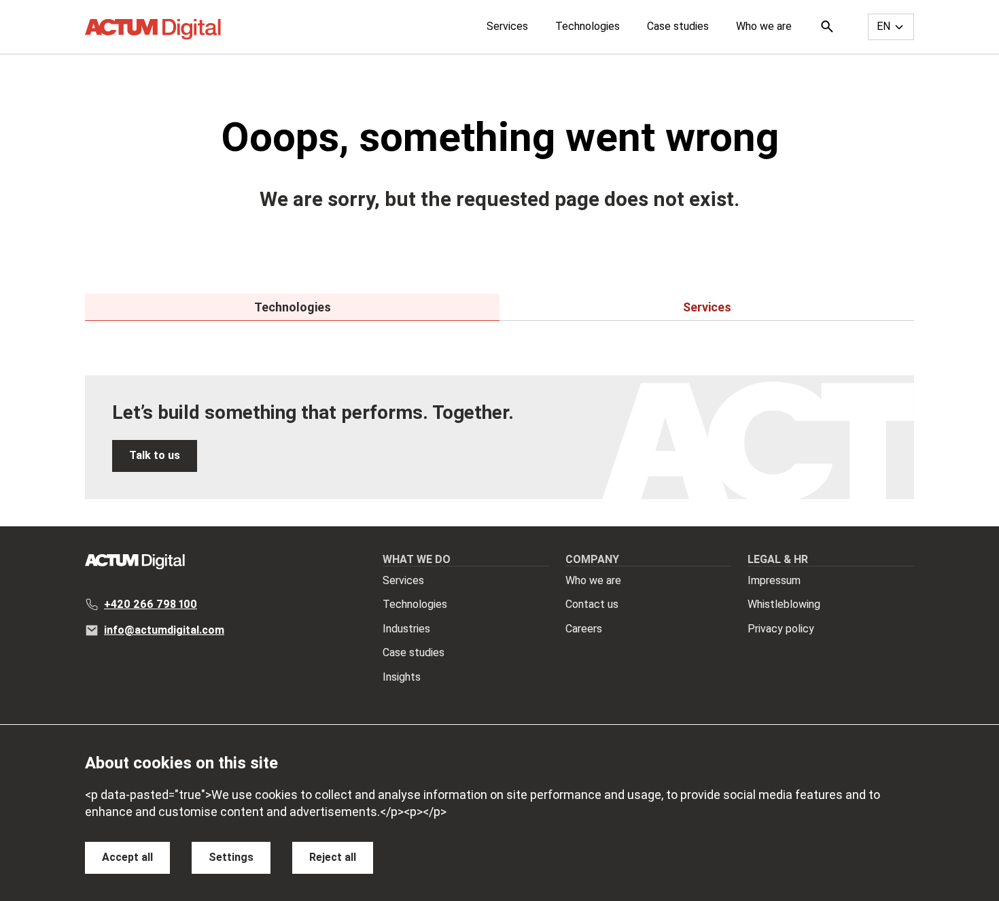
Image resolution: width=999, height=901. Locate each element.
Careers (583, 628)
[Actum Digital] (153, 29)
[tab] (292, 307)
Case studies (678, 26)
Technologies (587, 26)
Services (507, 26)
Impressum (774, 580)
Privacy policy (781, 628)
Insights (402, 676)
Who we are (764, 26)
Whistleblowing (784, 604)
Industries (406, 628)
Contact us (591, 604)
